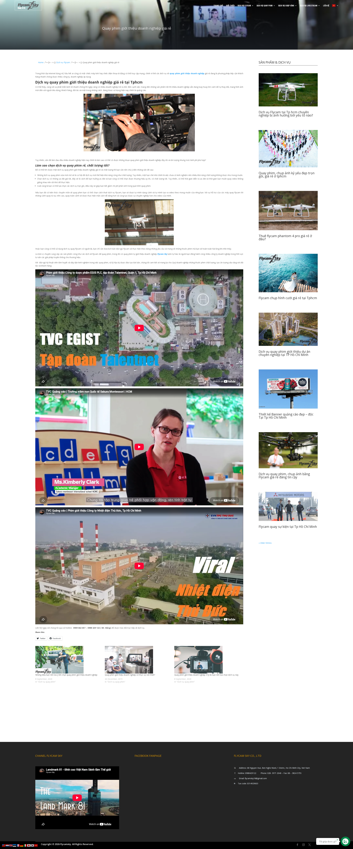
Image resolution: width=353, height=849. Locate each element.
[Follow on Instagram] (303, 844)
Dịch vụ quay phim (264, 5)
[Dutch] (7, 845)
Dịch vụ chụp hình (286, 5)
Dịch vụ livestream (308, 5)
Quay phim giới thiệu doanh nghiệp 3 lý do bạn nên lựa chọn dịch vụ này (206, 675)
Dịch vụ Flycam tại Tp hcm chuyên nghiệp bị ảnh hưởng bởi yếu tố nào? (286, 113)
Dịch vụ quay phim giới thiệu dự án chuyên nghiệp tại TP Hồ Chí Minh (284, 353)
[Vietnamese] (335, 5)
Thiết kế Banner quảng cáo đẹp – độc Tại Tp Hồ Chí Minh (286, 416)
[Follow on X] (309, 844)
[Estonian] (14, 845)
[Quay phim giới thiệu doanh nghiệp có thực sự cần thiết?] (138, 660)
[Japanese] (29, 845)
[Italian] (25, 845)
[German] (22, 845)
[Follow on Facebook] (297, 844)
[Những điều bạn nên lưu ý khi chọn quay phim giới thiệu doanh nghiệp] (68, 660)
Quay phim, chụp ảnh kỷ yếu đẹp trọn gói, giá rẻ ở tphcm (287, 174)
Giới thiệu (230, 5)
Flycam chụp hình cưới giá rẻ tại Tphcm (288, 298)
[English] (11, 845)
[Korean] (32, 845)
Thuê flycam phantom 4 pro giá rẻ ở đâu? (285, 237)
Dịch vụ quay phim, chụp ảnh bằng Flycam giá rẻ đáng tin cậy (284, 475)
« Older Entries (265, 543)
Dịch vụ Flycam (244, 5)
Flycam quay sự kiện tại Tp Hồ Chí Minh (288, 526)
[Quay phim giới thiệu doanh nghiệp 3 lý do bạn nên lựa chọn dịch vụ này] (207, 660)
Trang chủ (218, 5)
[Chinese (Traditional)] (4, 845)
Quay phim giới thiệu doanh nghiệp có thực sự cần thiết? (130, 675)
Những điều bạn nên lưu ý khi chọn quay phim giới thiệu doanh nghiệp (66, 675)
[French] (18, 845)
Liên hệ (326, 5)
